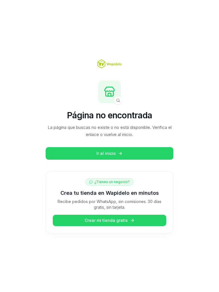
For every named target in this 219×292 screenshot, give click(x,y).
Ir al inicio (106, 153)
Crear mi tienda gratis (106, 220)
